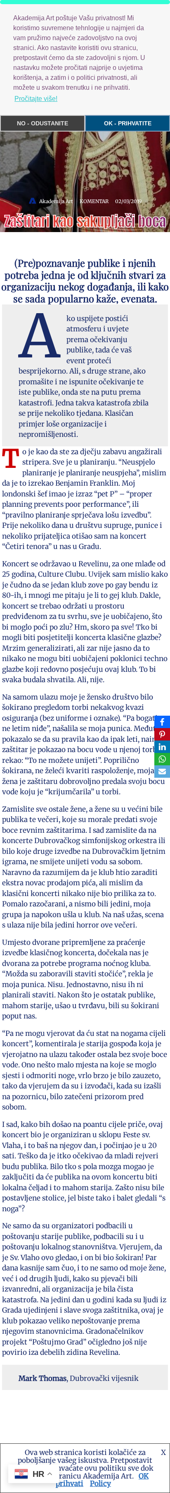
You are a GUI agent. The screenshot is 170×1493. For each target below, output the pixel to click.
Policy (100, 1483)
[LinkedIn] (162, 747)
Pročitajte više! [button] (35, 98)
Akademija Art (56, 201)
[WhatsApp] (162, 759)
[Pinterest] (162, 734)
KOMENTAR (94, 201)
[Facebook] (162, 722)
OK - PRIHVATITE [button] (127, 123)
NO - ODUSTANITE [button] (42, 123)
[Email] (162, 771)
